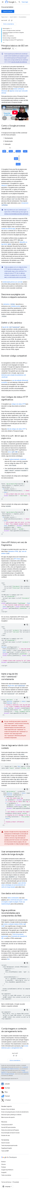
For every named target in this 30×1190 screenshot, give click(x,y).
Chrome (3, 1164)
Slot (8, 959)
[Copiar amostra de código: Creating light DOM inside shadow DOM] (27, 963)
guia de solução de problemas (19, 62)
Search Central (16, 2)
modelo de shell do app (8, 228)
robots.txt (4, 185)
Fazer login (25, 2)
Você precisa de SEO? (7, 1124)
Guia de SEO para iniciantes (8, 1127)
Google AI (3, 1172)
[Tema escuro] (24, 481)
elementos (9, 304)
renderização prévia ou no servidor (12, 282)
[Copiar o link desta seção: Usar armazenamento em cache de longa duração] (25, 854)
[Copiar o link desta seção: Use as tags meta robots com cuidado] (10, 748)
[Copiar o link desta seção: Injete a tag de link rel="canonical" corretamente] (15, 679)
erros (13, 452)
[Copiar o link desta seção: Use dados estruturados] (25, 894)
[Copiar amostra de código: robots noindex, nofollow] (27, 764)
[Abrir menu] (2, 2)
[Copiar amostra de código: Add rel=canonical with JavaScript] (27, 697)
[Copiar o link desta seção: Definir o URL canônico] (23, 323)
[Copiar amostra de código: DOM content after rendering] (27, 1009)
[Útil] (9, 20)
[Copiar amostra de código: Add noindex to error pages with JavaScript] (27, 510)
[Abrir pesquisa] (19, 2)
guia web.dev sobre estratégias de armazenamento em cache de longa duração (13, 885)
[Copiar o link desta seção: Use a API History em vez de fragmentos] (13, 545)
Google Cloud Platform (7, 1169)
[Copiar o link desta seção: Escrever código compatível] (3, 359)
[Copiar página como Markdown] (13, 48)
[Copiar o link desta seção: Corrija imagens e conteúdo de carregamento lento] (24, 1032)
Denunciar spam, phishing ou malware (11, 1114)
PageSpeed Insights (6, 1148)
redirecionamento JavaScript (17, 459)
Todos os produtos (6, 1175)
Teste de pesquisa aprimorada (9, 1145)
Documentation (7, 7)
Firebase (3, 1167)
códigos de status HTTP (18, 404)
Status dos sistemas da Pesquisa (10, 1130)
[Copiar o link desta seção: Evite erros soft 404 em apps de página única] (12, 438)
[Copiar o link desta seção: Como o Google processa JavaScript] (12, 128)
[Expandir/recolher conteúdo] (11, 28)
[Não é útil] (11, 20)
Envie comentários (8, 24)
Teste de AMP (5, 1151)
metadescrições (15, 306)
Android (3, 1161)
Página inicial (4, 17)
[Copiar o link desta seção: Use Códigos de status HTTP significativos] (14, 400)
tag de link (11, 327)
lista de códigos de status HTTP (16, 429)
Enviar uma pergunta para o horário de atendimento (15, 1112)
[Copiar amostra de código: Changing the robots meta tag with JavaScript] (27, 789)
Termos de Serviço (6, 1182)
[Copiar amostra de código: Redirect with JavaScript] (27, 481)
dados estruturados (13, 898)
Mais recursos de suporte (8, 1117)
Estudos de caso (5, 1135)
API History (17, 559)
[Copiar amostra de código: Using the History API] (27, 624)
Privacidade (16, 1182)
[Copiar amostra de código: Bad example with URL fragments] (27, 580)
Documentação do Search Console (10, 1132)
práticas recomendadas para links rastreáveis (16, 214)
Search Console (7, 11)
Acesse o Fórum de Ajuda (8, 1109)
